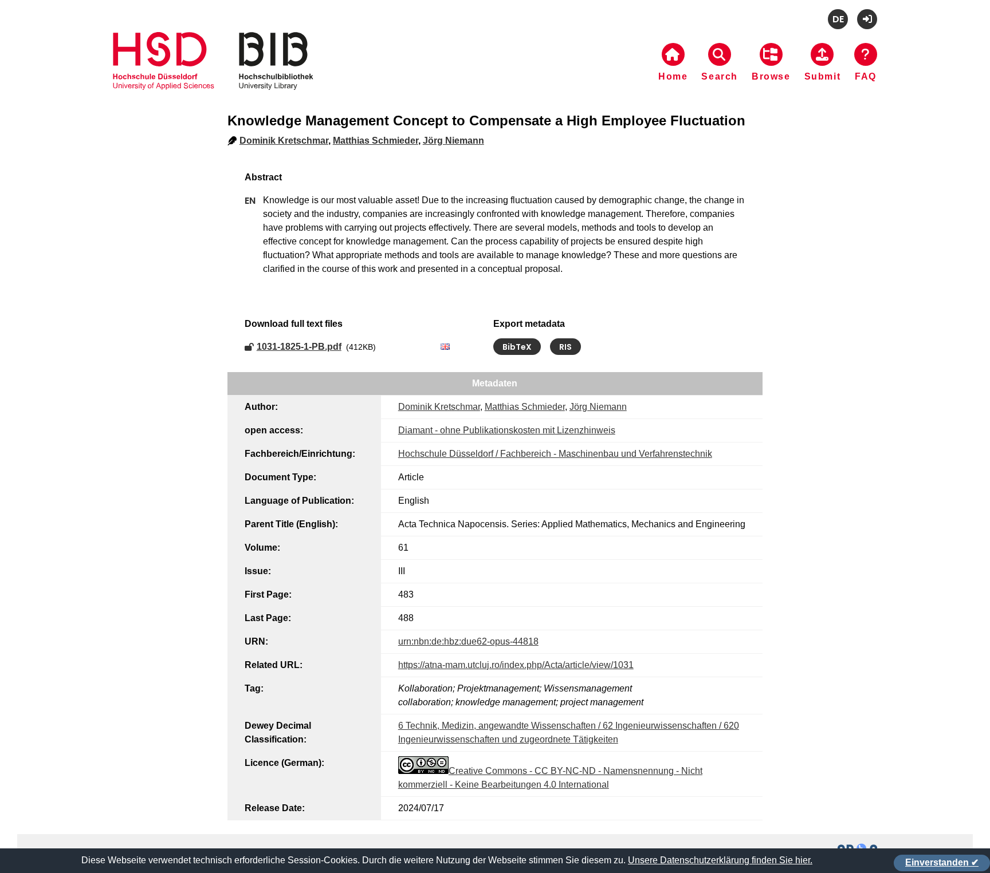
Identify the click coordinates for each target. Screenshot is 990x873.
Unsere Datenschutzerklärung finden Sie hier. (720, 860)
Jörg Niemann (453, 140)
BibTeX (517, 347)
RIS (565, 347)
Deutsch (838, 19)
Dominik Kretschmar (283, 140)
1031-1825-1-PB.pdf (299, 346)
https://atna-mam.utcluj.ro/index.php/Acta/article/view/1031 (516, 665)
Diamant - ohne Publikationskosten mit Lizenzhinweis (506, 430)
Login (867, 19)
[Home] (213, 75)
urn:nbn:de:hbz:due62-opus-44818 (468, 641)
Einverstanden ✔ (942, 862)
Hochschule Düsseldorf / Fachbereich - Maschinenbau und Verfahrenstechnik (555, 454)
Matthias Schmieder (375, 140)
